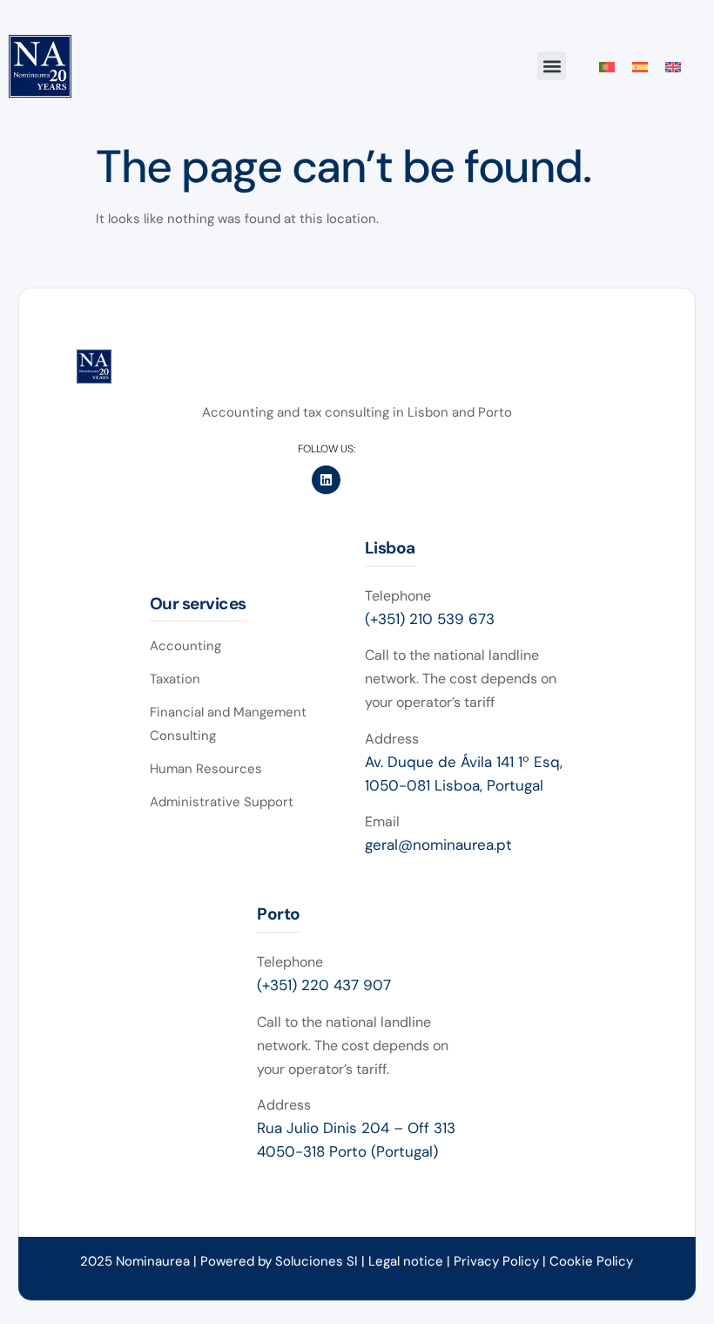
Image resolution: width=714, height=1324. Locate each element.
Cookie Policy (591, 1261)
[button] (551, 65)
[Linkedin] (326, 479)
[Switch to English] (673, 66)
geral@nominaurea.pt (438, 844)
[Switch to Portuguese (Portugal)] (606, 66)
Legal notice (405, 1261)
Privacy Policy (498, 1261)
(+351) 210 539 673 (430, 618)
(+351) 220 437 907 (324, 985)
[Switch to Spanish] (640, 66)
